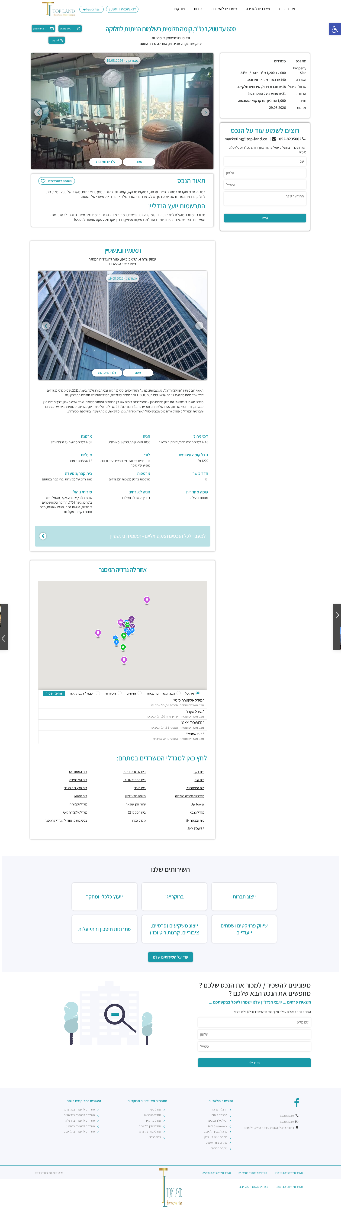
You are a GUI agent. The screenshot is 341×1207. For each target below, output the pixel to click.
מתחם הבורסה (219, 1148)
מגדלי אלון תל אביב (150, 1126)
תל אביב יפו (176, 44)
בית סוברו (140, 788)
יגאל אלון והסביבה (217, 1121)
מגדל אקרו (139, 820)
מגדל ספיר (155, 1109)
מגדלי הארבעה (152, 1115)
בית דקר (199, 771)
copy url (54, 40)
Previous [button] (38, 112)
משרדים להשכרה (224, 8)
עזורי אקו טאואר (136, 804)
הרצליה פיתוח (219, 1115)
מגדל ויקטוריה (78, 804)
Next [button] (205, 112)
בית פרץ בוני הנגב (75, 788)
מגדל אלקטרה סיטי (75, 812)
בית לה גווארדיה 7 (134, 771)
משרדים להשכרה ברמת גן (80, 1126)
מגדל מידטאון (153, 1121)
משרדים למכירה (258, 8)
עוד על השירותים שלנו (170, 957)
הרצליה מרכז (219, 1109)
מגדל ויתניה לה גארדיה (189, 796)
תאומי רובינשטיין (135, 796)
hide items (54, 693)
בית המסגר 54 (195, 820)
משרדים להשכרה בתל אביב (79, 1131)
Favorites (93, 9)
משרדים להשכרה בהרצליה (80, 1121)
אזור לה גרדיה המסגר (153, 44)
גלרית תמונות (105, 161)
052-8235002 (290, 139)
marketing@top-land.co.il (248, 139)
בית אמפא (80, 796)
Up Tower (197, 804)
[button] (335, 29)
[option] (122, 112)
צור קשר (179, 8)
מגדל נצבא (197, 812)
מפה (139, 161)
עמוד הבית (287, 8)
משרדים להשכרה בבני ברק (79, 1109)
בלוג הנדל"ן (154, 1137)
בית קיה (199, 780)
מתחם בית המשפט (216, 1143)
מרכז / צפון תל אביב (215, 1131)
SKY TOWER (195, 828)
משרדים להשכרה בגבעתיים (79, 1115)
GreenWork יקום (217, 1126)
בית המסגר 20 (195, 788)
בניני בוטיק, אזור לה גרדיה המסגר (66, 820)
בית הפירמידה (78, 780)
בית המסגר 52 (137, 812)
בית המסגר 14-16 (134, 780)
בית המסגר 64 (78, 771)
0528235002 (287, 1116)
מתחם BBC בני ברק (215, 1137)
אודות (198, 8)
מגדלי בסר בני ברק (150, 1131)
